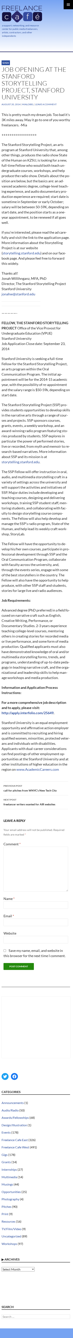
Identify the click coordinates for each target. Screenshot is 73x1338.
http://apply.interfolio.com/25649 (28, 713)
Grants (6, 1162)
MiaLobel (28, 104)
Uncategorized (11, 1236)
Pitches (6, 1206)
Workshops (9, 1244)
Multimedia (9, 1177)
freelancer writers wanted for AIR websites (29, 802)
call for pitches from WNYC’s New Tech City (30, 788)
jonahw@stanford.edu (18, 294)
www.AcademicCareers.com (37, 769)
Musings (7, 1184)
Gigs (6, 62)
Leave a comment (46, 104)
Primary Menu (68, 4)
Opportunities (11, 1192)
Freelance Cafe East (15, 1140)
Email (9, 916)
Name (9, 898)
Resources (8, 1221)
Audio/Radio (10, 1110)
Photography (10, 1199)
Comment (12, 844)
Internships (9, 1169)
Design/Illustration (14, 1125)
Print (5, 1214)
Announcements (13, 1103)
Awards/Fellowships (15, 1117)
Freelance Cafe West (15, 1147)
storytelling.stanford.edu (21, 253)
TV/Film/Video (11, 1229)
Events (6, 1132)
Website (10, 933)
